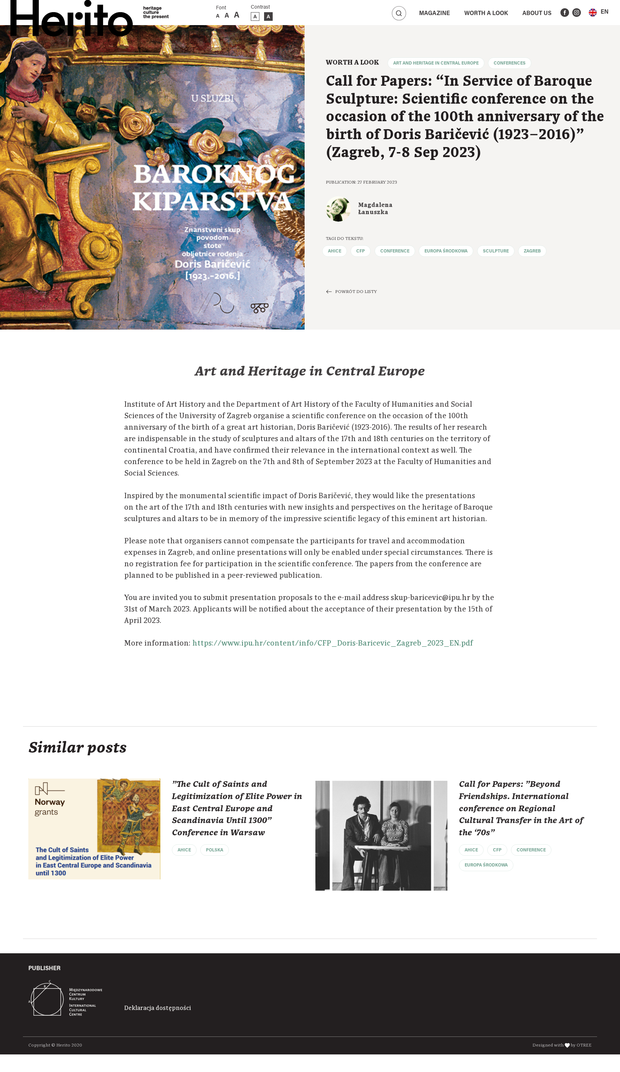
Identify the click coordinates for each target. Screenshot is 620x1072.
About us (536, 13)
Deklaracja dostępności (157, 1008)
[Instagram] (576, 12)
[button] (598, 12)
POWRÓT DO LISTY (356, 292)
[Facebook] (565, 12)
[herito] (71, 12)
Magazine (434, 13)
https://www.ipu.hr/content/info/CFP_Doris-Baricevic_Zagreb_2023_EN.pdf (332, 643)
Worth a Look (486, 13)
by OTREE (581, 1045)
